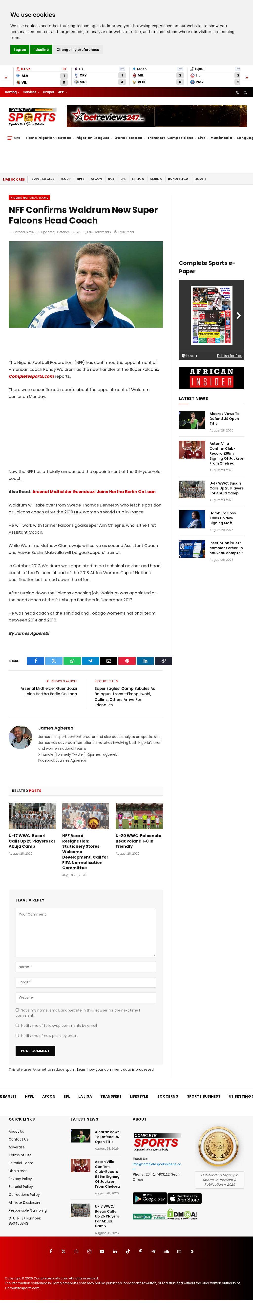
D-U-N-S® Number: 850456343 (25, 1221)
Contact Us (18, 1139)
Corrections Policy (24, 1194)
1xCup (66, 179)
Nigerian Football (55, 137)
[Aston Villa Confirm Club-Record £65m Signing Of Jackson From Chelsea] (192, 450)
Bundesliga (178, 179)
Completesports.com (31, 376)
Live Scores (14, 179)
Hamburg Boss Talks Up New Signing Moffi (223, 518)
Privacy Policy (20, 1178)
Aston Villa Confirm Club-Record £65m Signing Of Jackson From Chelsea (227, 453)
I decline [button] (41, 49)
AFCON (96, 179)
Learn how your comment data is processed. (115, 1069)
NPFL (80, 179)
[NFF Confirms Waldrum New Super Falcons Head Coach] (86, 326)
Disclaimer (18, 1170)
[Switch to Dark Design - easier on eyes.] (237, 92)
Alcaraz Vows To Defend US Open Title (225, 418)
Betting (11, 92)
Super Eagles (42, 179)
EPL (123, 179)
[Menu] (14, 138)
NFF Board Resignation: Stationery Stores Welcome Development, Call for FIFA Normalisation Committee (85, 852)
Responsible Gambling (28, 1210)
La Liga (138, 179)
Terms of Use (20, 1155)
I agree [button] (20, 49)
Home (31, 137)
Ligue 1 (200, 179)
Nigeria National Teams (29, 198)
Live (202, 137)
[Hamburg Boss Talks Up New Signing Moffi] (192, 519)
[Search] (245, 92)
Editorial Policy (21, 1186)
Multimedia (221, 137)
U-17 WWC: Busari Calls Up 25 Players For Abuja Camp (32, 841)
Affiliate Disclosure (25, 1202)
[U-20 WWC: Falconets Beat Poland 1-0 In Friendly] (139, 816)
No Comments (100, 232)
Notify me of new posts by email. (49, 1035)
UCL (111, 179)
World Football (128, 137)
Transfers (156, 137)
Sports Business (204, 1096)
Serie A (156, 179)
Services (29, 92)
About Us (16, 1131)
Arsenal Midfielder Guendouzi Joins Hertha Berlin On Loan (94, 492)
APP (61, 92)
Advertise (17, 1147)
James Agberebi (56, 728)
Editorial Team (21, 1163)
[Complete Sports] (32, 117)
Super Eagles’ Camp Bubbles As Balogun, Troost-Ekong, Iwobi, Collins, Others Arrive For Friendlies (125, 697)
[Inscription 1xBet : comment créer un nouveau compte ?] (192, 549)
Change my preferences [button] (78, 49)
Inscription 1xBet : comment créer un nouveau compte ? (226, 548)
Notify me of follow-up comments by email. (59, 1025)
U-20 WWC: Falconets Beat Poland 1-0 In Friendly (138, 841)
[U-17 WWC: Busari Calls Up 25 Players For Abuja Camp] (32, 816)
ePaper (48, 92)
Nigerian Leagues (92, 137)
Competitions (180, 137)
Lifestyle (139, 1096)
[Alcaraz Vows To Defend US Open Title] (192, 420)
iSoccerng (167, 1096)
